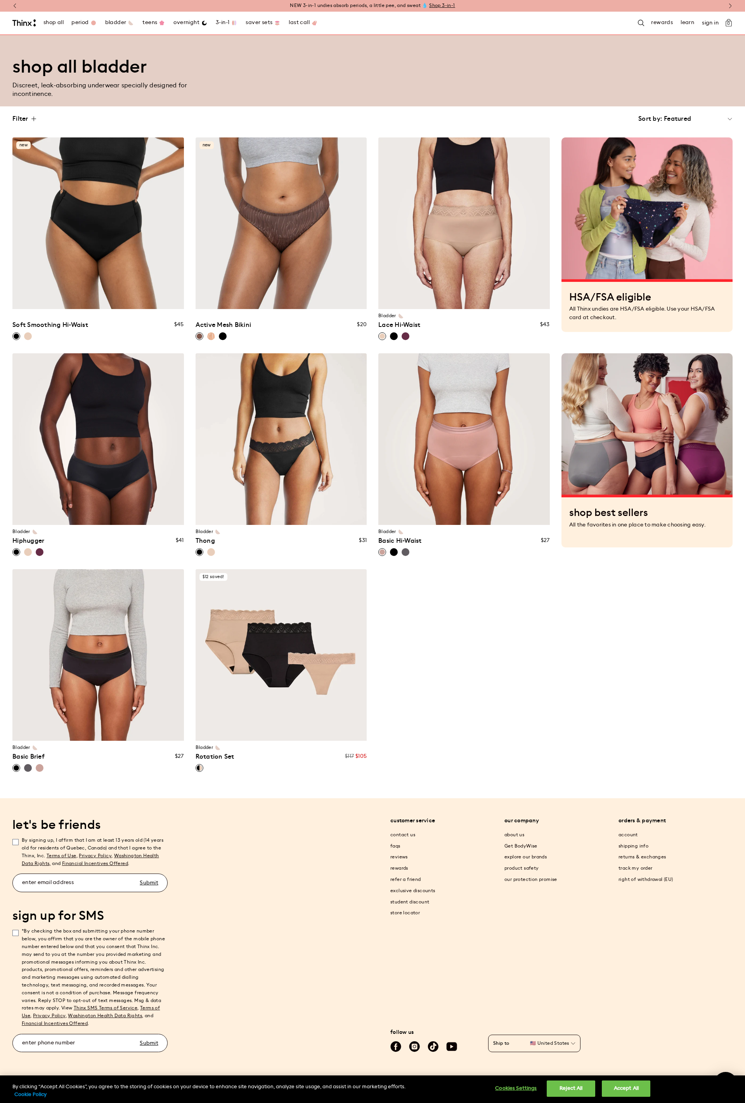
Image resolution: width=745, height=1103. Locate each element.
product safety (521, 868)
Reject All (571, 1088)
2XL (479, 298)
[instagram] (414, 1046)
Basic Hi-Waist (400, 541)
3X (142, 298)
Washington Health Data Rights (105, 1015)
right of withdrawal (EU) (646, 879)
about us (514, 834)
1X (113, 298)
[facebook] (395, 1046)
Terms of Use (61, 855)
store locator (405, 912)
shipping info (633, 846)
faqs (395, 846)
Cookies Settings (516, 1088)
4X (157, 298)
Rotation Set (215, 757)
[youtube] (451, 1046)
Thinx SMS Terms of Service (105, 1008)
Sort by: (650, 119)
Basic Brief (28, 757)
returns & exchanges (642, 857)
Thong (205, 541)
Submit (149, 883)
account (628, 834)
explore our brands (525, 857)
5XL (523, 298)
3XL (493, 298)
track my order (636, 868)
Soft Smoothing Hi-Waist (50, 325)
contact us (402, 834)
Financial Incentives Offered (95, 863)
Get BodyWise (520, 846)
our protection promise (530, 879)
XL (98, 298)
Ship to (501, 1043)
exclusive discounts (412, 890)
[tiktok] (433, 1046)
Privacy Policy (95, 855)
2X (127, 298)
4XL (508, 298)
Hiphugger (28, 541)
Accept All (626, 1088)
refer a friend (405, 879)
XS (39, 298)
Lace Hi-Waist (399, 325)
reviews (399, 857)
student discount (409, 902)
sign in (710, 23)
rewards (399, 868)
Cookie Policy (30, 1094)
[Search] (641, 23)
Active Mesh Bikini (223, 325)
